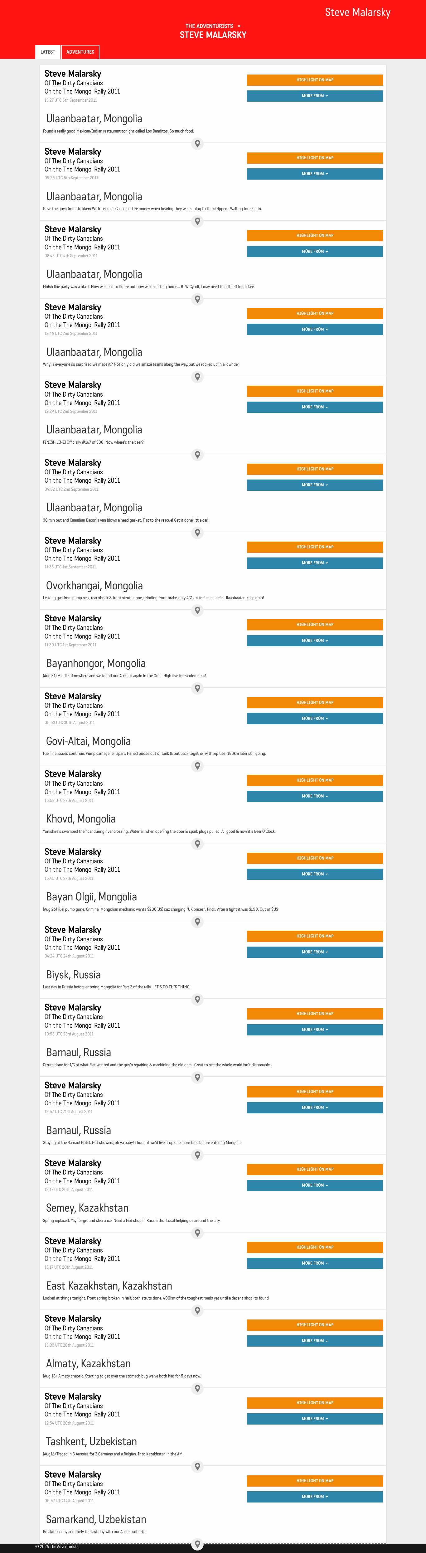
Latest (48, 52)
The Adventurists (210, 26)
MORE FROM (313, 96)
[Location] (197, 143)
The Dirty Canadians (77, 83)
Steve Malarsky (213, 35)
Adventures (80, 52)
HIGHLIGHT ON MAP (315, 80)
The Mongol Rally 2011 (91, 91)
